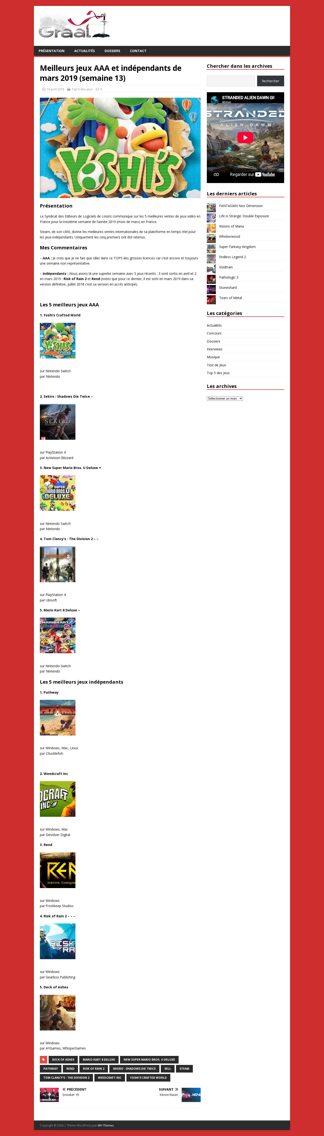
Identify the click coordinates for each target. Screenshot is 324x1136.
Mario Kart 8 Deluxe (99, 1060)
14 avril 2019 (55, 89)
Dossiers (112, 50)
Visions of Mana (231, 226)
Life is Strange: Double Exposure (244, 216)
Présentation (52, 50)
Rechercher (270, 81)
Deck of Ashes (63, 1060)
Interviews (214, 349)
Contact (138, 50)
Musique (213, 357)
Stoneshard (228, 287)
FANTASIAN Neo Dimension (241, 205)
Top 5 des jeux (82, 89)
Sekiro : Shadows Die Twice (134, 1069)
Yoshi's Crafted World (148, 1078)
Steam (184, 1069)
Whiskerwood (229, 236)
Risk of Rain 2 (93, 1069)
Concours (214, 333)
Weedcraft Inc (109, 1078)
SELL (167, 1069)
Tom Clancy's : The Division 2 (66, 1078)
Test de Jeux (216, 365)
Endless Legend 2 (232, 257)
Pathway (50, 1069)
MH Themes (106, 1125)
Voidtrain (226, 267)
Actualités (84, 50)
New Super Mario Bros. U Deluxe (149, 1060)
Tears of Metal (230, 297)
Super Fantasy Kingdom (237, 246)
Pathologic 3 (228, 277)
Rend (70, 1069)
